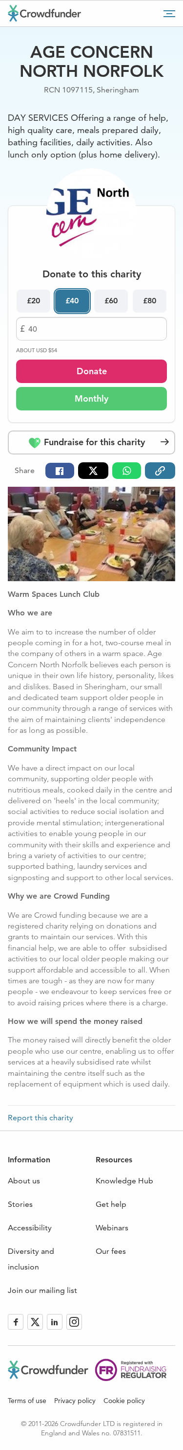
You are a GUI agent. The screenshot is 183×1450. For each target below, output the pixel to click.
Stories (20, 1204)
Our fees (111, 1251)
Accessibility (30, 1227)
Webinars (112, 1227)
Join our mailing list (42, 1290)
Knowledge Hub (124, 1180)
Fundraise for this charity (93, 442)
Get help (111, 1204)
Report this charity (40, 1117)
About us (24, 1180)
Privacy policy (75, 1400)
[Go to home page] (44, 13)
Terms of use (27, 1400)
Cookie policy (124, 1400)
